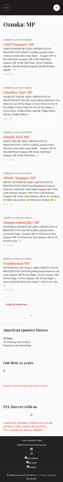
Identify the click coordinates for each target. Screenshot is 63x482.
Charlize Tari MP (17, 92)
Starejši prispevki (16, 304)
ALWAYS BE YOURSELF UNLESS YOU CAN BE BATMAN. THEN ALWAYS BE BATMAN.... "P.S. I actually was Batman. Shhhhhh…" (27, 426)
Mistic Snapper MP (19, 177)
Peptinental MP (16, 263)
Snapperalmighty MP (21, 222)
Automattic (31, 478)
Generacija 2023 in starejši (17, 40)
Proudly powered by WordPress (22, 475)
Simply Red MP (16, 136)
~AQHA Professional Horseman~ (31, 445)
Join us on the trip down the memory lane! (25, 385)
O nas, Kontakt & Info (31, 440)
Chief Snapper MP (18, 44)
